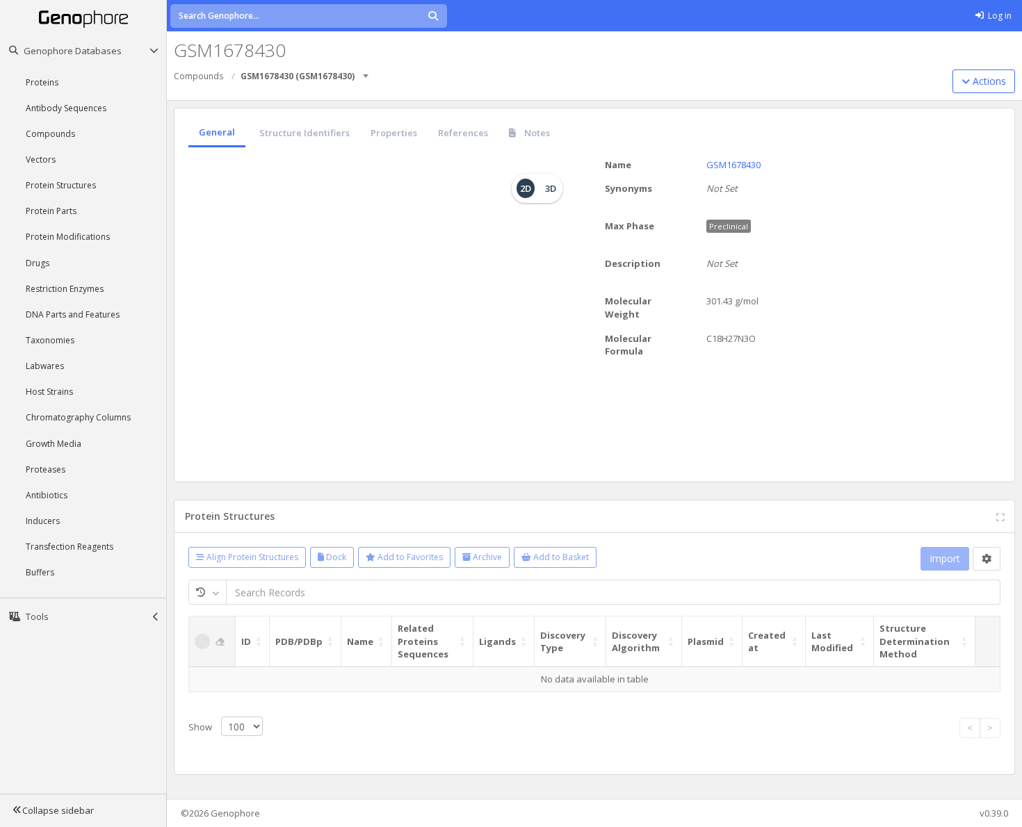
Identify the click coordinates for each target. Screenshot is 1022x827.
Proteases (45, 469)
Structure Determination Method (914, 641)
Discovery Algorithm (636, 642)
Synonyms (628, 188)
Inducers (43, 521)
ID (246, 641)
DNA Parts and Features (73, 314)
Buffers (40, 572)
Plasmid (706, 641)
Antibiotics (46, 495)
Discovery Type (562, 642)
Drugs (37, 263)
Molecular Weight (628, 307)
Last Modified (832, 642)
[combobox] (366, 71)
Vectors (41, 159)
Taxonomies (50, 340)
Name (618, 164)
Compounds (50, 134)
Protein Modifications (68, 237)
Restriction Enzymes (65, 289)
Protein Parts (51, 211)
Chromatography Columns (78, 417)
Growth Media (53, 444)
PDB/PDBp (299, 641)
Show (201, 727)
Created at (767, 642)
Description (632, 263)
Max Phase (629, 226)
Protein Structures (61, 185)
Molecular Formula (628, 345)
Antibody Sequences (66, 108)
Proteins (42, 82)
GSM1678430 (733, 164)
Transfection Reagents (69, 546)
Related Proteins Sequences (423, 641)
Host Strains (49, 392)
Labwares (45, 366)
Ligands (497, 641)
